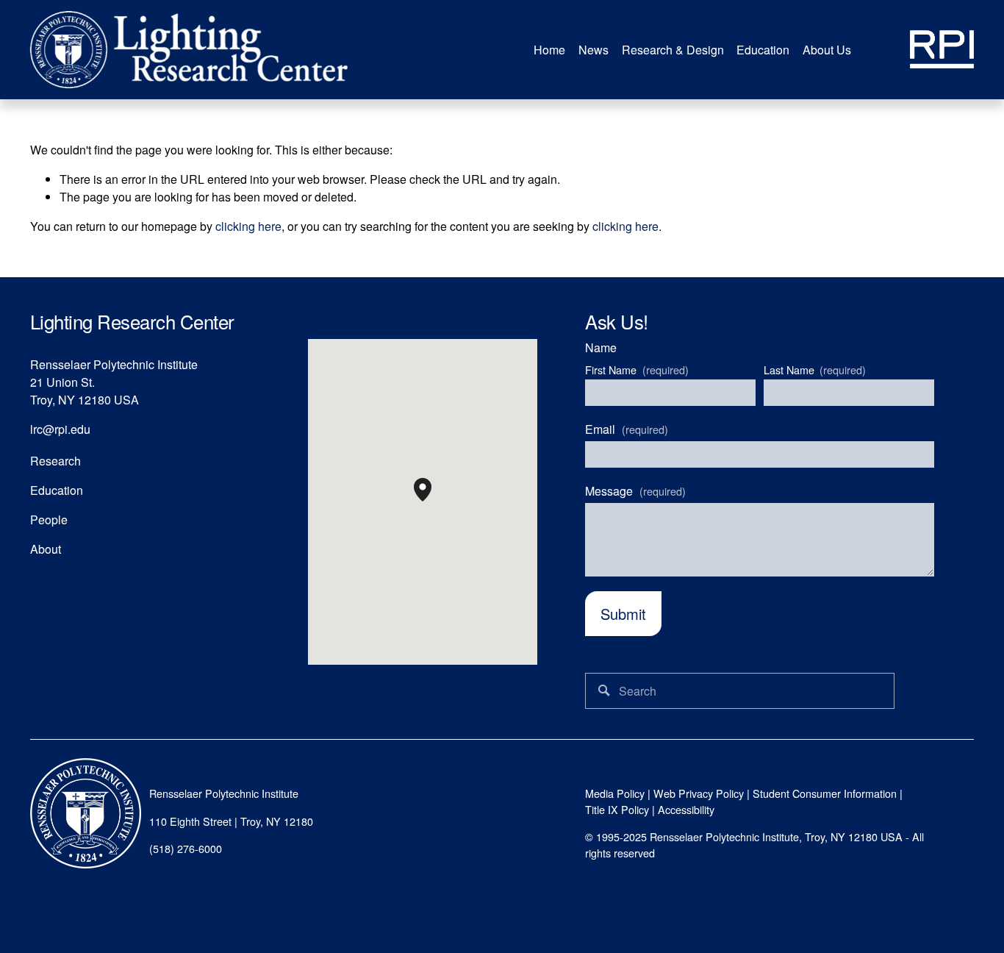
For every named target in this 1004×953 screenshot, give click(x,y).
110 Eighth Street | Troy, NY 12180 (231, 821)
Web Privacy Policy (698, 793)
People (49, 519)
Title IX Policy (617, 809)
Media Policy (615, 793)
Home (549, 49)
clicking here (248, 226)
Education (56, 490)
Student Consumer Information (825, 793)
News (593, 49)
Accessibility (686, 809)
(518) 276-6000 (185, 848)
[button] (431, 501)
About (45, 548)
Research (55, 460)
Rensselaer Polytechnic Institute (223, 793)
